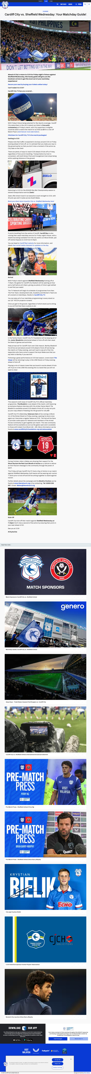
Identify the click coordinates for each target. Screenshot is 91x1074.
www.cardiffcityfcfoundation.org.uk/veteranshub (33, 429)
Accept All (57, 1059)
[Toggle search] (85, 4)
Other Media (87, 1072)
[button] (5, 1064)
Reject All (57, 1063)
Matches (63, 4)
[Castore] (36, 1051)
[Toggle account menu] (89, 4)
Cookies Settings (57, 1067)
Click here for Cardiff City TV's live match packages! (27, 135)
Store (51, 1)
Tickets (40, 1)
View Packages (58, 1038)
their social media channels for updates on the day (30, 245)
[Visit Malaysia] (26, 1051)
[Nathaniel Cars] (45, 1051)
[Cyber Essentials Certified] (64, 1051)
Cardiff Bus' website (27, 243)
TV (57, 4)
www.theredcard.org (22, 483)
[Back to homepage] (5, 4)
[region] (40, 1064)
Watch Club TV (79, 1038)
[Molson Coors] (55, 1051)
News (70, 4)
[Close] (71, 1059)
